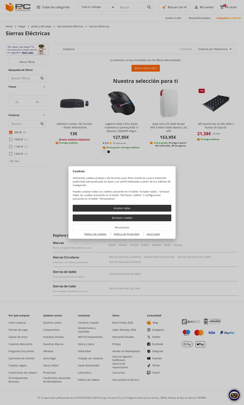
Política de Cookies (95, 234)
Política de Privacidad (126, 234)
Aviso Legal (153, 234)
